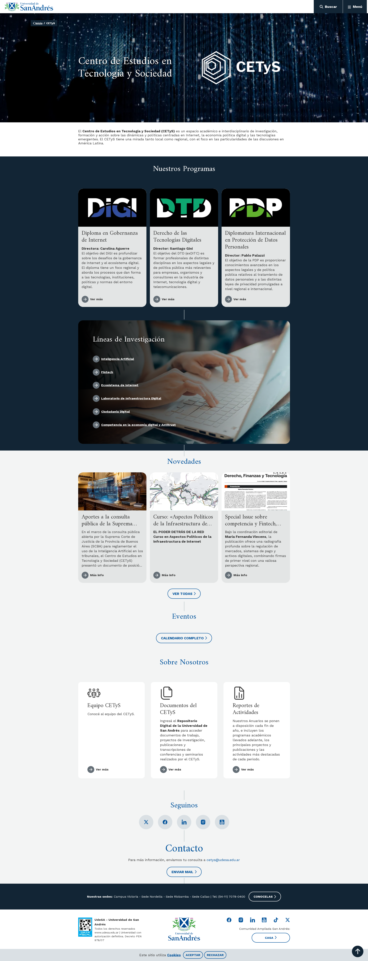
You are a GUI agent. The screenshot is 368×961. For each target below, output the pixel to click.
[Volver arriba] (357, 951)
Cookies (174, 955)
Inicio (39, 23)
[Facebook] (165, 822)
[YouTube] (222, 822)
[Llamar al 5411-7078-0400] (85, 927)
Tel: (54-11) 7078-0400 (228, 896)
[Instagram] (203, 822)
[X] (146, 822)
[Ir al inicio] (28, 6)
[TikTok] (276, 920)
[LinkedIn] (184, 822)
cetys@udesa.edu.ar (223, 860)
